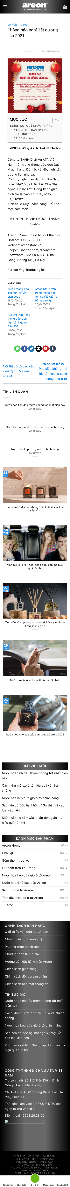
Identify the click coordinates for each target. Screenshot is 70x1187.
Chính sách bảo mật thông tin (26, 984)
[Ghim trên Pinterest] (45, 348)
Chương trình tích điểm (22, 954)
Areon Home (11, 845)
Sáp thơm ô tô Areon (17, 890)
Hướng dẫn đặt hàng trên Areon (28, 961)
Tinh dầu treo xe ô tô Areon (22, 898)
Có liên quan (26, 138)
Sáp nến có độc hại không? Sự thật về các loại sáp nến (35, 509)
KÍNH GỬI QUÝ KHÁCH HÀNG (32, 125)
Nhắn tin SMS (62, 1185)
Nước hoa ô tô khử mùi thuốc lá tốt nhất (35, 680)
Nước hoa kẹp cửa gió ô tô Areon (27, 875)
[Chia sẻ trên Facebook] (24, 348)
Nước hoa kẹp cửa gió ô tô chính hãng (35, 449)
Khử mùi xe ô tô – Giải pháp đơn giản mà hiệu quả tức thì (35, 566)
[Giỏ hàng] (65, 7)
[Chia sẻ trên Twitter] (31, 348)
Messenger (48, 1185)
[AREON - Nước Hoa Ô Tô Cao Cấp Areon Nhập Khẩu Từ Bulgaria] (35, 6)
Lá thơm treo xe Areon (18, 868)
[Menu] (5, 6)
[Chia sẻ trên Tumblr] (52, 348)
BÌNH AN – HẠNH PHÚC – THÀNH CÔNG (33, 132)
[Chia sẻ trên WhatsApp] (17, 348)
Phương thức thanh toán (22, 947)
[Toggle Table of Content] (54, 120)
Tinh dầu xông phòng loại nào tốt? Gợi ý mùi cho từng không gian (35, 624)
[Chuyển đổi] (66, 845)
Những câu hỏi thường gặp (24, 939)
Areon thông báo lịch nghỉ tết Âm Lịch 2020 (18, 292)
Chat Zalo (21, 1185)
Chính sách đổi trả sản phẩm (26, 976)
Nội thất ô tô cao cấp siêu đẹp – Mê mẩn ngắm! (19, 371)
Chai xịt (7, 853)
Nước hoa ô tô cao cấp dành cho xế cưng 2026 (35, 734)
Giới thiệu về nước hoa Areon (26, 932)
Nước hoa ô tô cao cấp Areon (24, 883)
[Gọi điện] (35, 1179)
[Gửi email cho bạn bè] (38, 348)
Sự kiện (12, 25)
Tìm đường (8, 1185)
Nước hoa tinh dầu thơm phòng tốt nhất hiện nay (35, 405)
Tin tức (23, 25)
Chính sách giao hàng (21, 969)
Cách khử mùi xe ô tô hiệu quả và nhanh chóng (35, 427)
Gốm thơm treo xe (15, 860)
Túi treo (7, 905)
